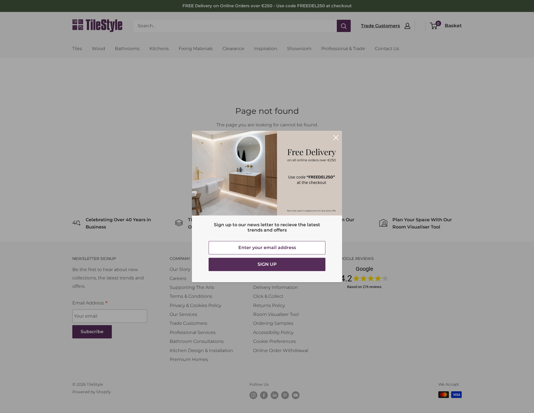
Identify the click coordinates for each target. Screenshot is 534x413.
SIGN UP (267, 264)
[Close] (336, 137)
